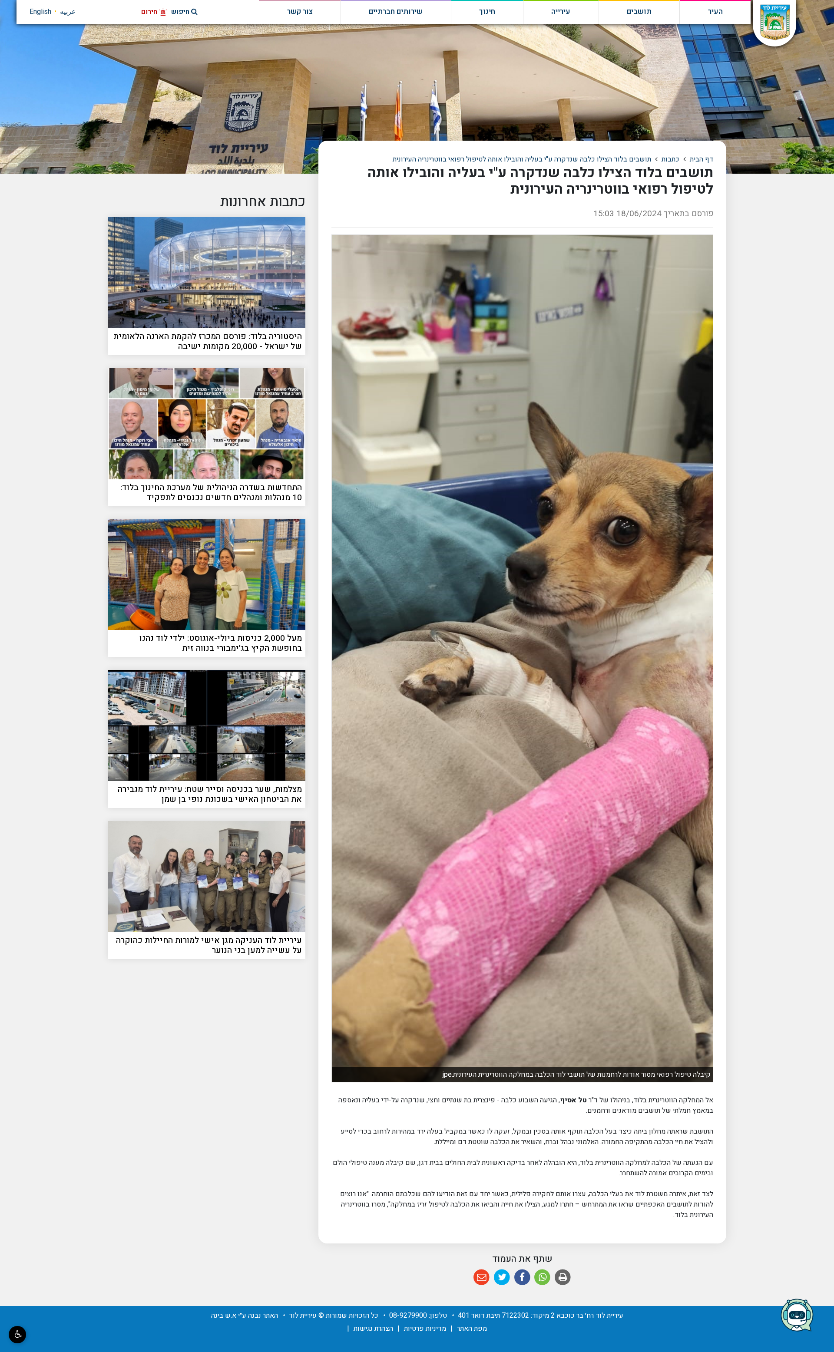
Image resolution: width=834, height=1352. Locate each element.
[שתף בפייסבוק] (522, 1277)
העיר (715, 12)
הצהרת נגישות (373, 1328)
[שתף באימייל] (482, 1277)
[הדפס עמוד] (562, 1277)
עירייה (560, 12)
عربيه (68, 12)
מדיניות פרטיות (425, 1328)
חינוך (487, 12)
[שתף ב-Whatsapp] (542, 1277)
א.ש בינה (223, 1315)
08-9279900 (408, 1315)
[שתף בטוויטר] (502, 1277)
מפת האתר (472, 1328)
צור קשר (300, 12)
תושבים (639, 12)
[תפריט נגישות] (17, 1334)
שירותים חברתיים (396, 12)
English (40, 12)
